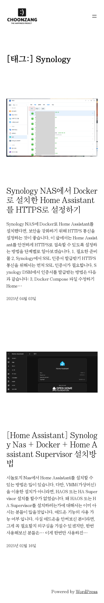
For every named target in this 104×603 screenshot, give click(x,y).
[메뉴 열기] (94, 16)
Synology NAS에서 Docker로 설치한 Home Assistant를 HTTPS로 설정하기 (51, 200)
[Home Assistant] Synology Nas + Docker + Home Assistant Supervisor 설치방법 (52, 449)
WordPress (87, 591)
